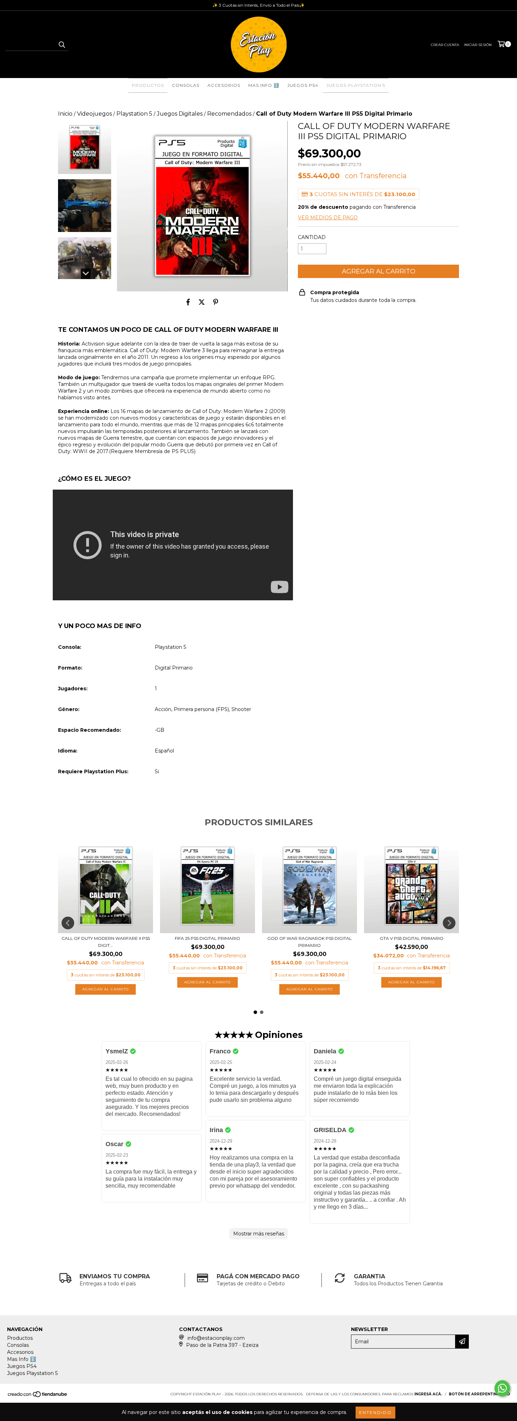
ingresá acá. (428, 1394)
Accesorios (224, 85)
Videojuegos (94, 113)
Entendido (375, 1412)
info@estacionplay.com (216, 1338)
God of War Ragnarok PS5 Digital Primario (309, 942)
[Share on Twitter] (201, 301)
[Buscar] (62, 44)
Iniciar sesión (478, 45)
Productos (148, 85)
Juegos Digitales (180, 113)
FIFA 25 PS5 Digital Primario (207, 938)
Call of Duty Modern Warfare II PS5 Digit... (106, 942)
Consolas (185, 85)
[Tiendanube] (38, 1396)
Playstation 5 (134, 113)
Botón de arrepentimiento (479, 1394)
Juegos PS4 (302, 85)
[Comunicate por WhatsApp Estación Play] (502, 1388)
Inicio (65, 113)
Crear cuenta (445, 45)
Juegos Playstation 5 (355, 85)
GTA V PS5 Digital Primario (411, 938)
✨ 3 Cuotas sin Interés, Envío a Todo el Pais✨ (258, 5)
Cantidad (312, 237)
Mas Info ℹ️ (263, 85)
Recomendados (229, 113)
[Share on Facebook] (188, 301)
